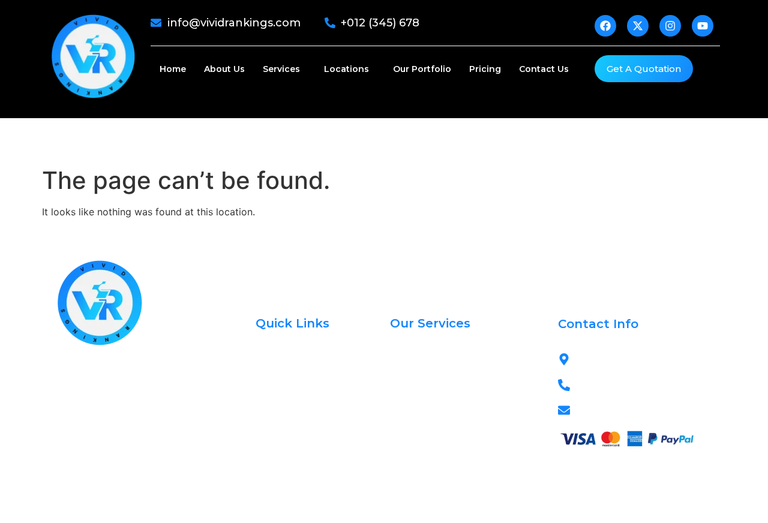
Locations (346, 69)
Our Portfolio (422, 69)
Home (173, 69)
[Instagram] (120, 444)
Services (281, 69)
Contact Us (544, 69)
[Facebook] (66, 444)
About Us (224, 69)
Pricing (485, 69)
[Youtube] (147, 444)
